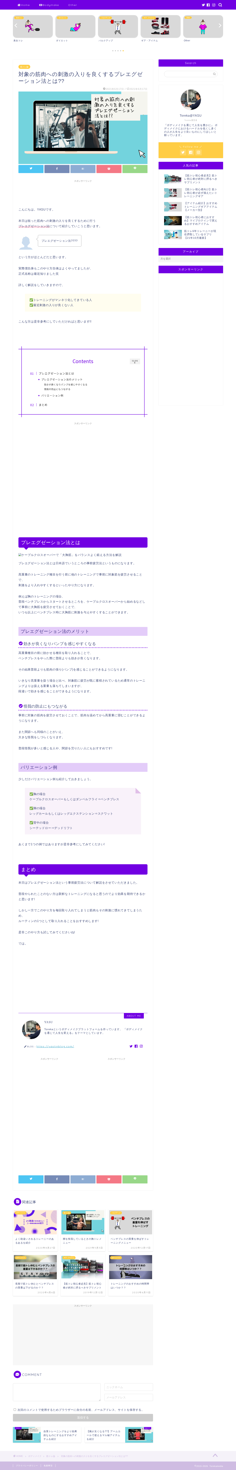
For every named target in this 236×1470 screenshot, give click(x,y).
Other (72, 5)
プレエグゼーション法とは (56, 373)
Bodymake (51, 5)
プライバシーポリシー (27, 1465)
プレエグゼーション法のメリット (62, 379)
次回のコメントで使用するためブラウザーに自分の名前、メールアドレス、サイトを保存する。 (81, 1409)
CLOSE (135, 362)
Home (25, 5)
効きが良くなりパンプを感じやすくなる (65, 384)
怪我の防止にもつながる (57, 389)
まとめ (43, 405)
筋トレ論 (24, 67)
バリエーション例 (52, 395)
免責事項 (48, 1465)
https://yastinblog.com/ (55, 1046)
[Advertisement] (85, 192)
